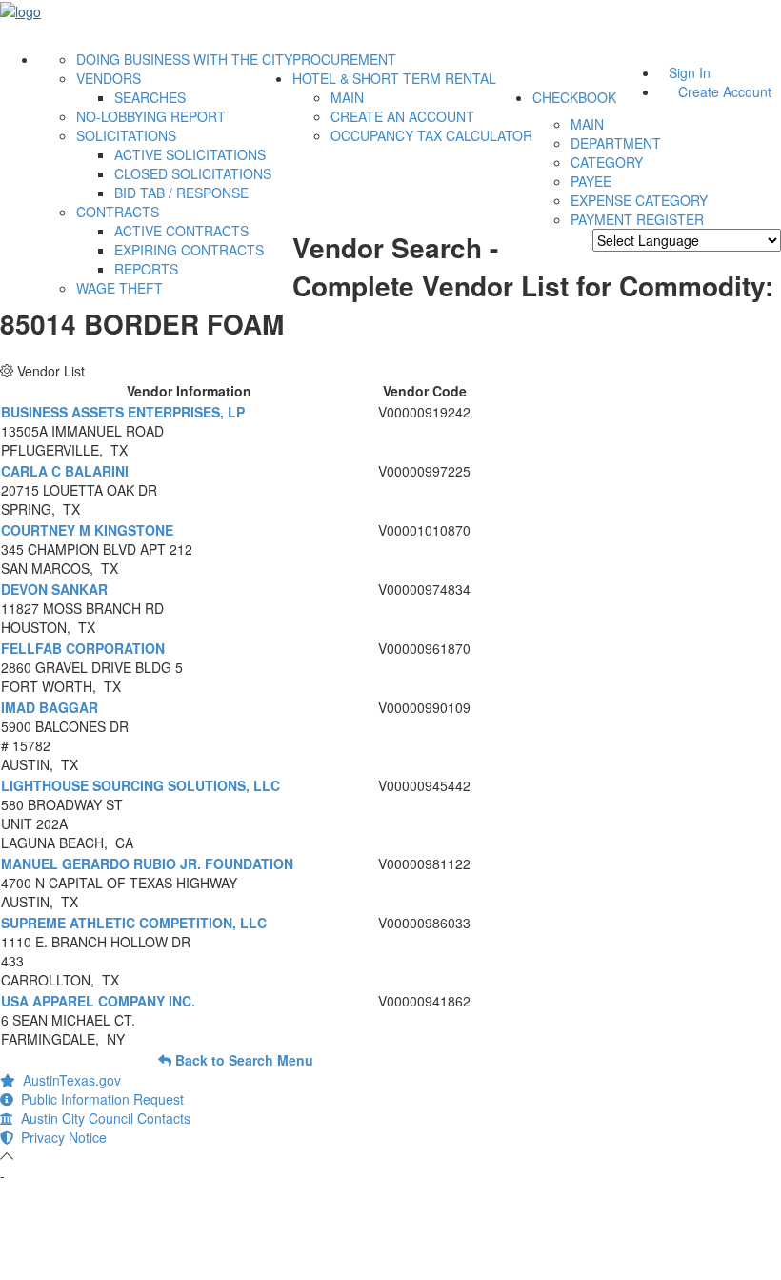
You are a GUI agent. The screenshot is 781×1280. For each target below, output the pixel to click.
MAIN (347, 97)
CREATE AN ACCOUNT (402, 116)
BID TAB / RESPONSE (181, 192)
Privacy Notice (60, 1137)
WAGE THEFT (119, 287)
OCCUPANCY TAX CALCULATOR (431, 135)
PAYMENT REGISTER (637, 219)
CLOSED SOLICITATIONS (192, 173)
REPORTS (146, 268)
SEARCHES (150, 97)
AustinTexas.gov (68, 1079)
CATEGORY (607, 162)
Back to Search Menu (242, 1059)
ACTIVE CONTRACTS (181, 230)
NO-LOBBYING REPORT (151, 116)
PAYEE (591, 181)
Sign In (690, 72)
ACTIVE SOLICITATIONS (190, 154)
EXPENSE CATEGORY (639, 200)
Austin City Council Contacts (101, 1118)
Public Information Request (98, 1098)
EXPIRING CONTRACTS (189, 249)
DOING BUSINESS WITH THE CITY (184, 59)
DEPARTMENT (616, 142)
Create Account (724, 91)
